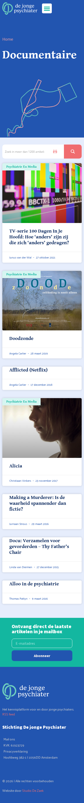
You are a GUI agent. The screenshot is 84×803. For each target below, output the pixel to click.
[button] (47, 8)
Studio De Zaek (33, 790)
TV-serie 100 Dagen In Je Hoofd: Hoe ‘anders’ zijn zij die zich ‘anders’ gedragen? (39, 237)
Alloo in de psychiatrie (34, 584)
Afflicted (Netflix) (28, 370)
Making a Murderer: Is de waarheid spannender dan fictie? (37, 503)
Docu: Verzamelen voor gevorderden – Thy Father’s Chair (39, 546)
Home (7, 38)
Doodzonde (21, 338)
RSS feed (8, 714)
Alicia (15, 466)
